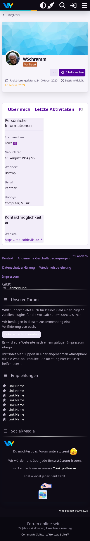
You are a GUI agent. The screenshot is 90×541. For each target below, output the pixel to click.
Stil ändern (80, 256)
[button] (54, 72)
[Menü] (84, 5)
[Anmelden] (73, 5)
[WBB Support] (8, 5)
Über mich (19, 109)
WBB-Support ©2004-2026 (73, 510)
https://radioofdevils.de (22, 240)
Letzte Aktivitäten (54, 109)
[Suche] (62, 5)
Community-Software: (45, 534)
